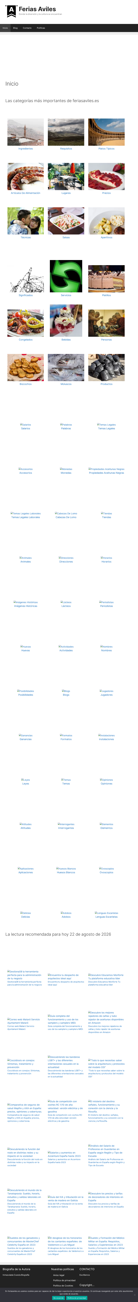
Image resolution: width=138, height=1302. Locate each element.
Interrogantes (66, 828)
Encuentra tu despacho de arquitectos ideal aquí (66, 983)
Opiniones (106, 783)
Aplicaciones (25, 872)
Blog (15, 28)
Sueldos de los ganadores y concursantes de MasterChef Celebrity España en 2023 (21, 1251)
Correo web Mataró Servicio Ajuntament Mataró (20, 1028)
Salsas (66, 237)
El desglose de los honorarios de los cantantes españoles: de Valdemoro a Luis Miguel (65, 1251)
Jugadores (107, 694)
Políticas (41, 28)
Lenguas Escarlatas (107, 916)
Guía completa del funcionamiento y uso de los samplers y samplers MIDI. (65, 1028)
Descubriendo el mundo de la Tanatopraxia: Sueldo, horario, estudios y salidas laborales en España (22, 1208)
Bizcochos (26, 384)
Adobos (66, 916)
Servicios (66, 295)
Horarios (106, 561)
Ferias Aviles (37, 9)
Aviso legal (58, 1275)
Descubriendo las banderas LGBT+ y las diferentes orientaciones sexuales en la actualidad (66, 1073)
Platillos (106, 295)
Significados (26, 295)
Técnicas (26, 237)
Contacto (27, 28)
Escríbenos (85, 1275)
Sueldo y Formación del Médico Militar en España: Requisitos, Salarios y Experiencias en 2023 (106, 1251)
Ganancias (26, 739)
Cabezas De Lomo (66, 517)
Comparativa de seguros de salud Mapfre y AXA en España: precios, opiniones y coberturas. (23, 1118)
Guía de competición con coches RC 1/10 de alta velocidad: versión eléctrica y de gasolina (65, 1118)
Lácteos (66, 606)
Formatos (66, 739)
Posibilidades (25, 694)
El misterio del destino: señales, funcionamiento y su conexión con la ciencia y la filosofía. (105, 1118)
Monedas (66, 472)
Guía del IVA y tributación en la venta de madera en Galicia (65, 1205)
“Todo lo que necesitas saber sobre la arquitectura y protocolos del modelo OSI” (106, 1073)
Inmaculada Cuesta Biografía (16, 1275)
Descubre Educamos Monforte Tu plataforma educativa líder (104, 983)
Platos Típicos (106, 148)
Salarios (25, 428)
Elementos (107, 828)
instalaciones (106, 739)
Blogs (66, 694)
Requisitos (66, 148)
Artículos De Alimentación (25, 193)
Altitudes (26, 828)
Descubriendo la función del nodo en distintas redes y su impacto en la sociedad (25, 1162)
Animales (25, 561)
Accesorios (25, 472)
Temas (66, 783)
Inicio (5, 28)
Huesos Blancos (66, 872)
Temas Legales (106, 428)
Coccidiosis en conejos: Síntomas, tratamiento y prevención (23, 1072)
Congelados (25, 339)
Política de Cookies (63, 1285)
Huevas (25, 650)
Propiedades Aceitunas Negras (106, 472)
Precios (106, 193)
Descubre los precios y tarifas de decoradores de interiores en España (106, 1205)
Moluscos (66, 384)
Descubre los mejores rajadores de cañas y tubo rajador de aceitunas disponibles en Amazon (105, 1029)
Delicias (25, 916)
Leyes (25, 783)
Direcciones (66, 561)
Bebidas (66, 339)
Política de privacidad (64, 1280)
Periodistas (106, 606)
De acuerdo (59, 1298)
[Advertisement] (69, 60)
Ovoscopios (106, 872)
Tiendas (106, 517)
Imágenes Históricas (25, 606)
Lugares (66, 193)
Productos (106, 384)
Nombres (106, 650)
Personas (106, 339)
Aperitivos (106, 237)
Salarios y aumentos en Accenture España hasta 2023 (64, 1161)
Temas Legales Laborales (25, 517)
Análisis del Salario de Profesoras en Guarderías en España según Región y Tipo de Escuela (106, 1162)
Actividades (66, 650)
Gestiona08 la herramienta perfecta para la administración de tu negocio (24, 983)
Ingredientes (25, 148)
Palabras (66, 428)
